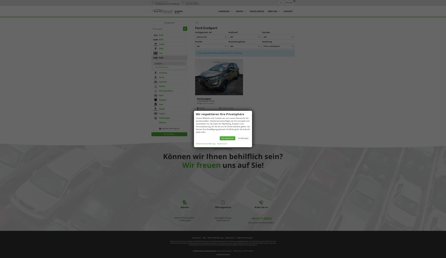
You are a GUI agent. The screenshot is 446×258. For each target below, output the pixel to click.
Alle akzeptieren (227, 138)
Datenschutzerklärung (205, 143)
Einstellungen (243, 138)
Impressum (222, 143)
